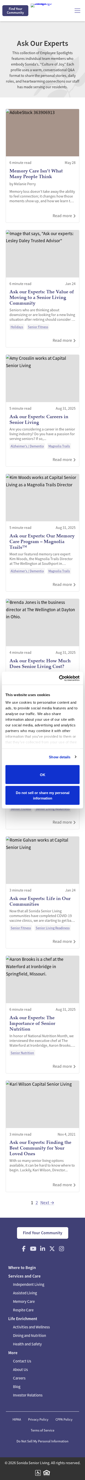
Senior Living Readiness (53, 809)
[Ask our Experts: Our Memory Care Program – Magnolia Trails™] (42, 532)
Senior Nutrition (22, 1053)
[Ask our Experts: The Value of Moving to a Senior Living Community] (42, 288)
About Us (20, 1369)
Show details (59, 757)
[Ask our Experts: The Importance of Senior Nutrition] (42, 1014)
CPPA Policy (63, 1419)
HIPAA (17, 1419)
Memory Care (24, 1301)
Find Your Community (15, 11)
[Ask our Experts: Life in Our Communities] (42, 892)
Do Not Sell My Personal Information (42, 1441)
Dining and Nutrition (29, 1335)
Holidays (17, 327)
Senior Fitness (38, 327)
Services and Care (24, 1276)
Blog (16, 1386)
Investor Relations (27, 1395)
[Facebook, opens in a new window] (23, 1249)
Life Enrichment (22, 1318)
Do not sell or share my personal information (42, 795)
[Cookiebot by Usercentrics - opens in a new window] (60, 678)
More (12, 1352)
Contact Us (22, 1361)
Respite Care (23, 1310)
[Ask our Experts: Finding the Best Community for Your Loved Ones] (42, 1136)
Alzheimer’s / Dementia (27, 446)
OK (42, 775)
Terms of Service (42, 1430)
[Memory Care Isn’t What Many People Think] (42, 165)
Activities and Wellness (31, 1327)
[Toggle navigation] (77, 10)
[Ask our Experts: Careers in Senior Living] (42, 410)
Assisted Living (25, 1293)
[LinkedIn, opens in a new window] (42, 1249)
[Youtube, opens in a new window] (33, 1249)
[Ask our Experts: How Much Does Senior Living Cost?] (42, 651)
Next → (47, 1203)
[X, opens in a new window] (51, 1249)
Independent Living (28, 1284)
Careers (19, 1378)
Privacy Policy (38, 1419)
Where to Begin (22, 1267)
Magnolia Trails (59, 446)
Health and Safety (27, 1344)
